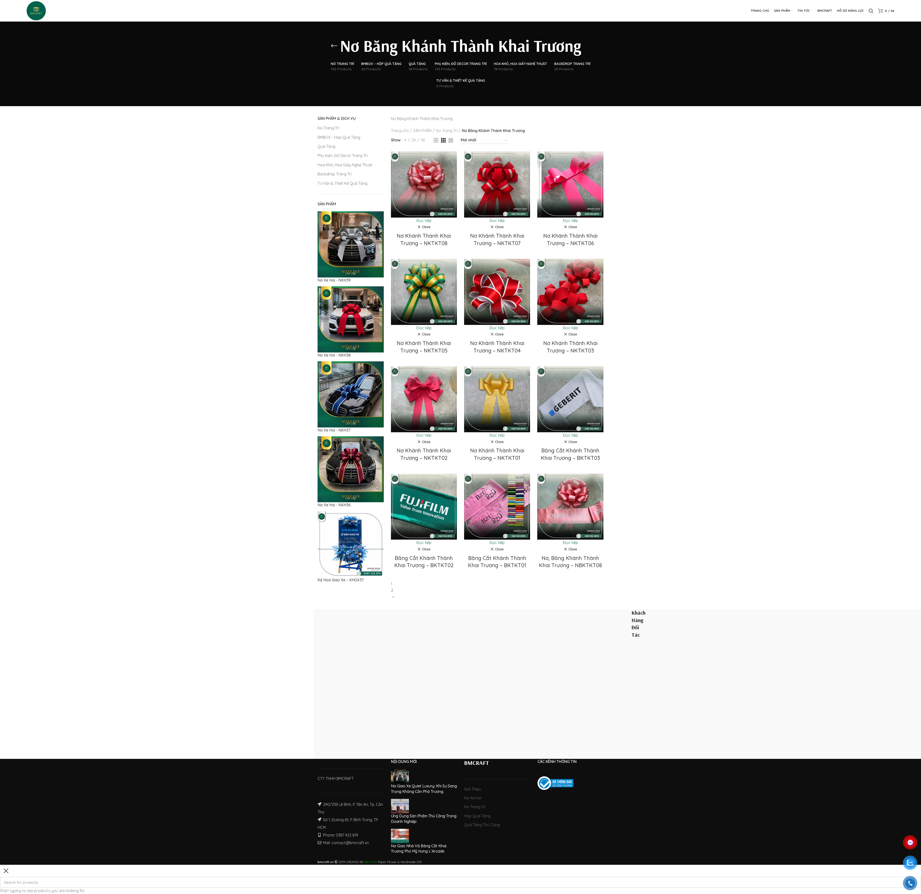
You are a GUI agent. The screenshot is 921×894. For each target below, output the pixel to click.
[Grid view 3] (443, 140)
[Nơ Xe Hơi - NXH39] (351, 244)
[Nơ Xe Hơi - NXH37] (351, 394)
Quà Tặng (326, 146)
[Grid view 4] (451, 140)
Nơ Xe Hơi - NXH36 (334, 504)
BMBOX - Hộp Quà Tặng (339, 137)
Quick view (453, 170)
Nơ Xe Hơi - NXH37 (334, 430)
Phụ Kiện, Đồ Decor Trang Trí (342, 155)
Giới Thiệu (472, 789)
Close (426, 227)
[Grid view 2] (436, 140)
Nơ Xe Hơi (472, 798)
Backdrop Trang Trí (334, 174)
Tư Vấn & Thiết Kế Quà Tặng (342, 183)
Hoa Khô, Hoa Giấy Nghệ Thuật (345, 164)
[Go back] (334, 46)
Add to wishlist (453, 180)
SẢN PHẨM (422, 130)
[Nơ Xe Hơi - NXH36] (351, 469)
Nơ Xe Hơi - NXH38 (334, 355)
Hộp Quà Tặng (477, 815)
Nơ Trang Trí (328, 128)
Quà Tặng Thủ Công (482, 824)
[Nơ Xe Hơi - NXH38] (351, 319)
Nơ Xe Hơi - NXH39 (334, 280)
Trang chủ (400, 130)
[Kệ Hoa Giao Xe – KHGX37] (351, 544)
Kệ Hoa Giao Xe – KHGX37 (341, 579)
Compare (453, 159)
